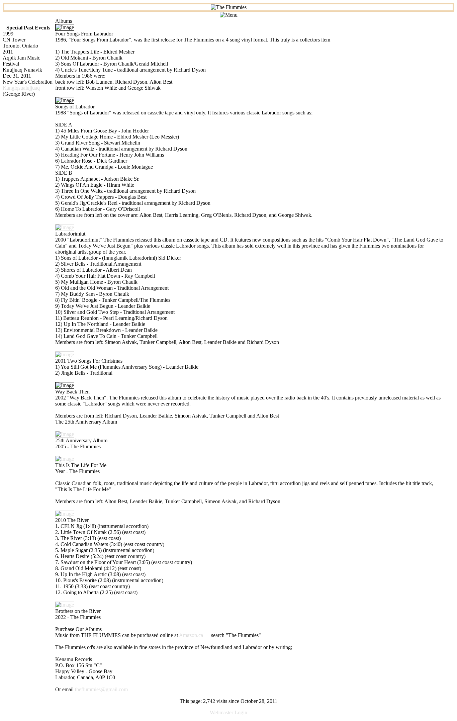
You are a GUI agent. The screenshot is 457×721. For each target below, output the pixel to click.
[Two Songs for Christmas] (64, 354)
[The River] (64, 514)
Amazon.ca (191, 635)
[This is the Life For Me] (64, 459)
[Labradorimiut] (64, 227)
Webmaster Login (228, 712)
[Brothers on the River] (64, 605)
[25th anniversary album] (64, 434)
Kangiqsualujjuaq (21, 88)
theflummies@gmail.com (101, 689)
